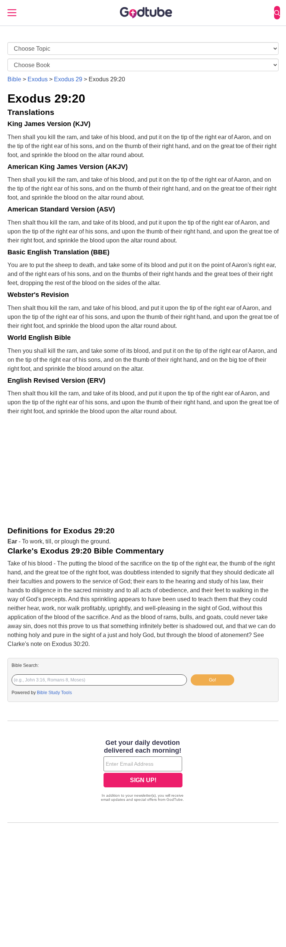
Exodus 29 (68, 79)
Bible (14, 79)
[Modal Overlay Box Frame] (143, 771)
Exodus (38, 79)
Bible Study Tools (54, 692)
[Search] (277, 12)
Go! (212, 680)
